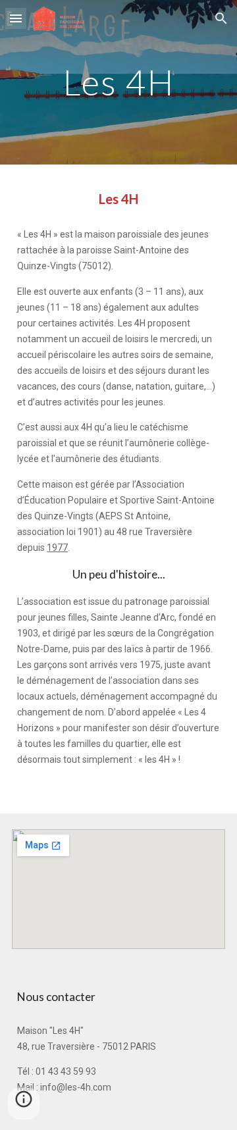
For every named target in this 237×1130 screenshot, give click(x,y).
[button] (16, 18)
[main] (118, 82)
